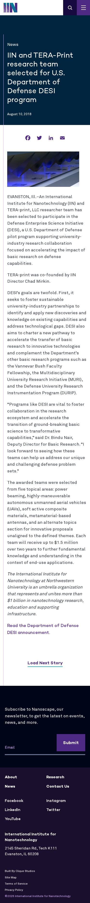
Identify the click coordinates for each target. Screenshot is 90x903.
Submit (71, 742)
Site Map (11, 877)
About (11, 777)
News (10, 786)
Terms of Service (16, 883)
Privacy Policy (14, 890)
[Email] (62, 138)
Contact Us (57, 786)
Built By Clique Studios (20, 871)
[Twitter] (39, 138)
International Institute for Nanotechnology (13, 7)
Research (55, 777)
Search (70, 7)
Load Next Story (45, 662)
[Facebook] (27, 138)
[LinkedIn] (51, 138)
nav (83, 7)
